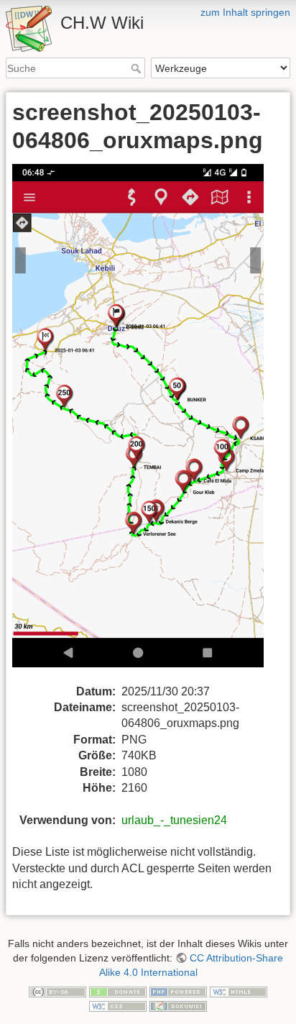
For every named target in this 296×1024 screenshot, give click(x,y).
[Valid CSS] (118, 1005)
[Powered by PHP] (178, 991)
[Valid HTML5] (238, 991)
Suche (137, 68)
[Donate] (118, 991)
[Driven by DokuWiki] (178, 1005)
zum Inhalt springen (245, 12)
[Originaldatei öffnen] (146, 423)
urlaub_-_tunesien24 (174, 820)
